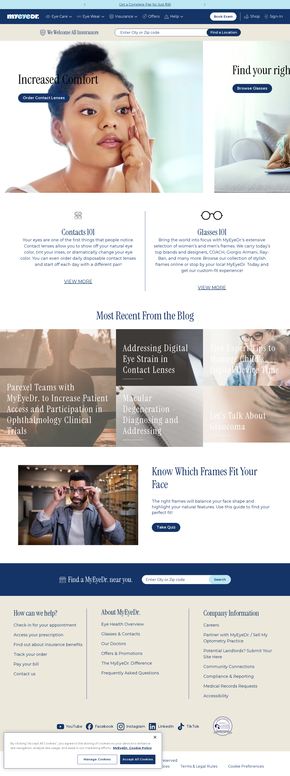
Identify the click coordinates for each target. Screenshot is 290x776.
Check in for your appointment (45, 625)
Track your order (30, 654)
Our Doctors (113, 643)
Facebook (104, 726)
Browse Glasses (252, 88)
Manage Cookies (97, 759)
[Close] (155, 737)
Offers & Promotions (122, 653)
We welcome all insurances (73, 32)
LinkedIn (166, 726)
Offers (154, 16)
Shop (252, 16)
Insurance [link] (124, 16)
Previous (85, 4)
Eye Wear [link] (91, 16)
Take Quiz (166, 527)
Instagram (135, 726)
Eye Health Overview (122, 624)
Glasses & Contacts (120, 634)
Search (220, 580)
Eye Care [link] (60, 16)
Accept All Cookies (138, 759)
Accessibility (215, 695)
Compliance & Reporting (228, 676)
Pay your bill (26, 664)
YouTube (74, 726)
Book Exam (223, 17)
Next (205, 4)
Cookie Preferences (246, 766)
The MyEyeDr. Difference (126, 663)
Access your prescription (38, 634)
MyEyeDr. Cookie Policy (132, 748)
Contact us (25, 673)
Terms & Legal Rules (198, 766)
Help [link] (174, 16)
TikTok (192, 726)
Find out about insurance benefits (48, 644)
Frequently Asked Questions (130, 673)
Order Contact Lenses (44, 98)
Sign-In (276, 16)
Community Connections (228, 666)
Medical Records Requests (230, 686)
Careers (211, 625)
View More (78, 281)
